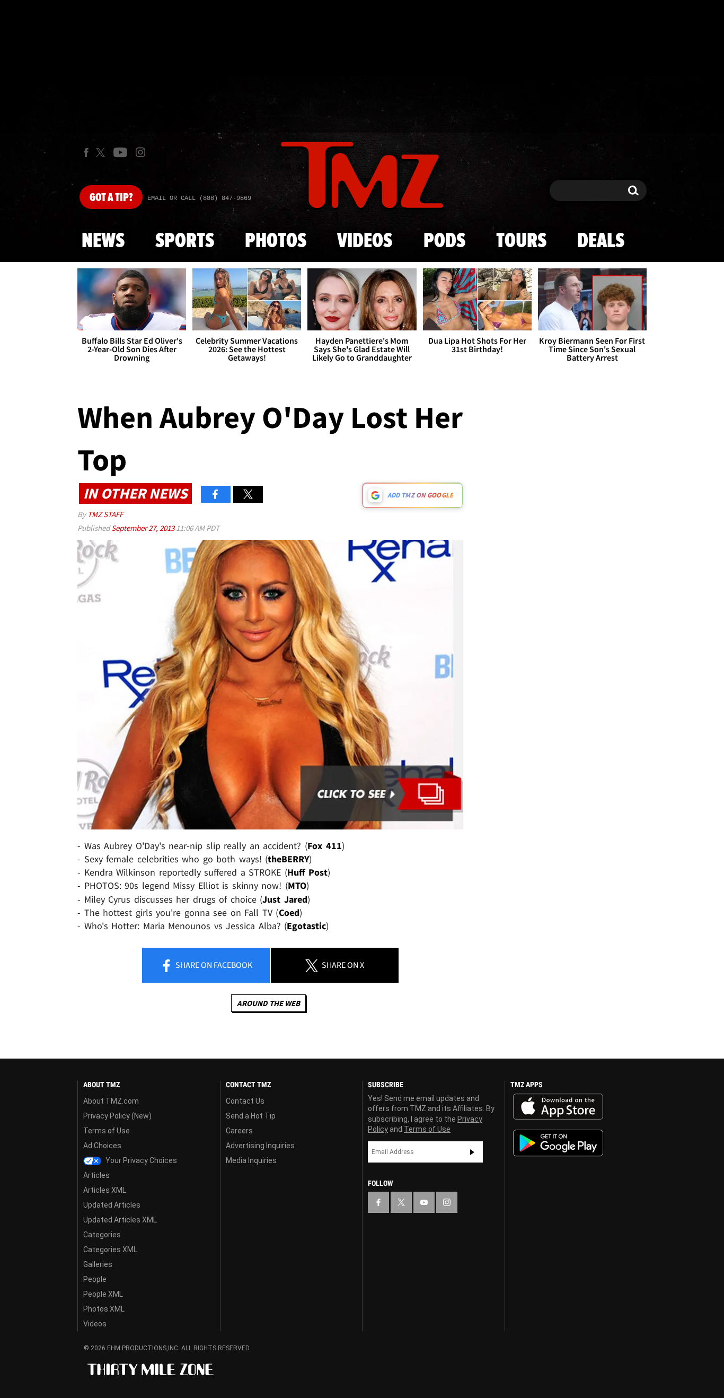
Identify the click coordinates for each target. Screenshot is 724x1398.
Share (213, 964)
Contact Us (245, 1101)
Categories (102, 1234)
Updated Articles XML (120, 1220)
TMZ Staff (105, 514)
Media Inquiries (251, 1160)
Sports (184, 241)
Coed (289, 912)
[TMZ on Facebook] (86, 152)
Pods (444, 241)
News (103, 241)
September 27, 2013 (143, 528)
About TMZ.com (111, 1101)
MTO (297, 885)
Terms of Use (106, 1130)
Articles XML (104, 1190)
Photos (275, 241)
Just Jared (284, 899)
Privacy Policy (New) (117, 1116)
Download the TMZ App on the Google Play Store (558, 1143)
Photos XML (104, 1309)
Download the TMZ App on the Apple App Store (558, 1107)
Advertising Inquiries (260, 1145)
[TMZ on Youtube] (120, 152)
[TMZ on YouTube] (424, 1202)
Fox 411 (324, 846)
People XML (103, 1294)
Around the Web (268, 1003)
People (95, 1279)
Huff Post (307, 872)
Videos (364, 241)
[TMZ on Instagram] (140, 152)
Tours (521, 241)
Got (111, 198)
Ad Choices (102, 1145)
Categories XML (110, 1249)
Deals (600, 241)
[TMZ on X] (102, 152)
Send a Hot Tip (251, 1116)
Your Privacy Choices (140, 1160)
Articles (96, 1175)
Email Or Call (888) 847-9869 (199, 198)
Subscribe (472, 1152)
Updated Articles (111, 1205)
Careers (239, 1130)
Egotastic (306, 926)
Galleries (97, 1264)
